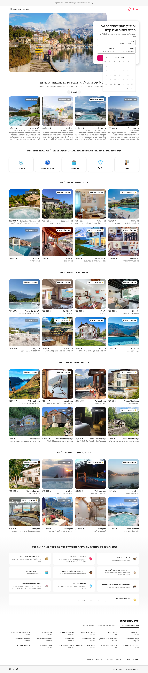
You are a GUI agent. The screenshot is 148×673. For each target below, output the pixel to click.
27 (115, 84)
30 (132, 89)
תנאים (115, 669)
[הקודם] (79, 92)
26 (119, 84)
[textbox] (126, 51)
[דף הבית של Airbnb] (133, 9)
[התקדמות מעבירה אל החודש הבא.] (106, 57)
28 (111, 84)
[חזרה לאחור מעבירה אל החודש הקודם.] (131, 57)
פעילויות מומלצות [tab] (88, 625)
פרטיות (121, 669)
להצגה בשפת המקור (61, 3)
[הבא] (68, 92)
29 (106, 84)
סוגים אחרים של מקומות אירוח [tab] (129, 625)
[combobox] (116, 43)
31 (128, 89)
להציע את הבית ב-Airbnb (19, 9)
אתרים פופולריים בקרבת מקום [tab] (106, 625)
